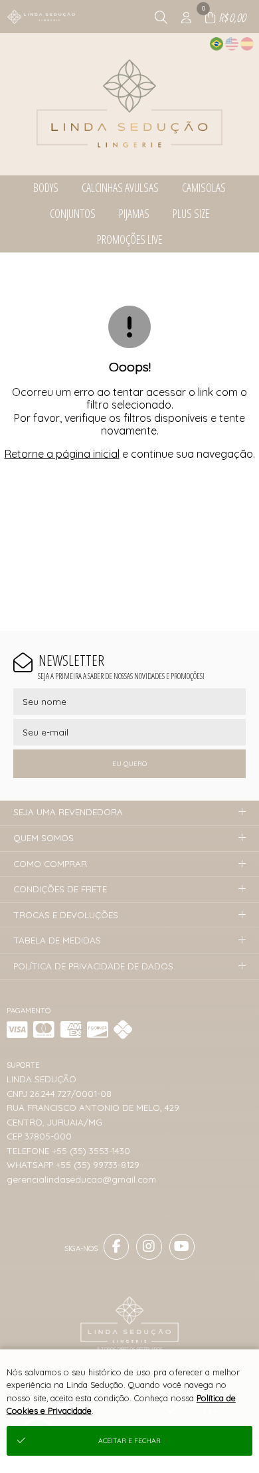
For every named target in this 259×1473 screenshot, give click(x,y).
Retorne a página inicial (62, 453)
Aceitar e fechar (129, 1440)
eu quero (129, 763)
